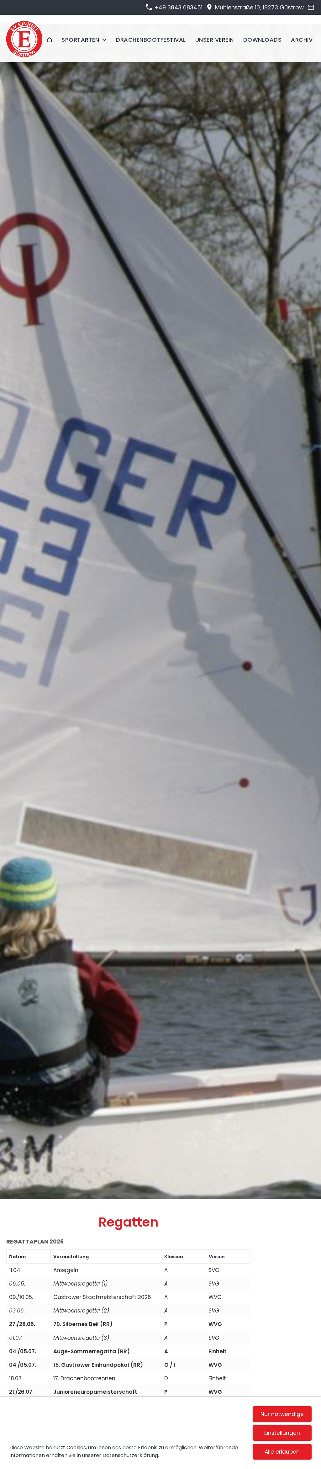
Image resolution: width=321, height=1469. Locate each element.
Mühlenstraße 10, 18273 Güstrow (258, 7)
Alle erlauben (282, 1452)
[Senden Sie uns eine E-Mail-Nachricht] (311, 7)
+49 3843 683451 (177, 7)
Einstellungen (282, 1433)
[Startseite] (49, 39)
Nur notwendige (282, 1414)
